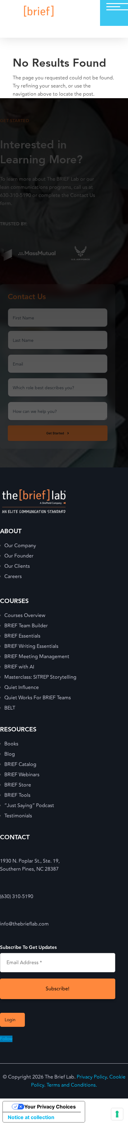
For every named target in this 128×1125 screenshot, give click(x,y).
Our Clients (17, 566)
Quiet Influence (21, 687)
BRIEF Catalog (20, 764)
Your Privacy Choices (50, 1106)
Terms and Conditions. (72, 1085)
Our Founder (19, 556)
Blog (9, 754)
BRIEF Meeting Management (36, 656)
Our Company (20, 545)
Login (10, 1020)
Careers (13, 576)
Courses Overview (24, 615)
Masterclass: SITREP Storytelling (40, 677)
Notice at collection (31, 1117)
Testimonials (18, 816)
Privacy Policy (92, 1077)
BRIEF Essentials (22, 636)
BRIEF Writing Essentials (31, 646)
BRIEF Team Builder (26, 626)
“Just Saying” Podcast (29, 805)
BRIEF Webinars (21, 774)
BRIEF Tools (17, 795)
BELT (9, 708)
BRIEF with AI (19, 667)
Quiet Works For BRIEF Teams (37, 697)
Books (11, 744)
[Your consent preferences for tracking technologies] (117, 1114)
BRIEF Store (17, 785)
